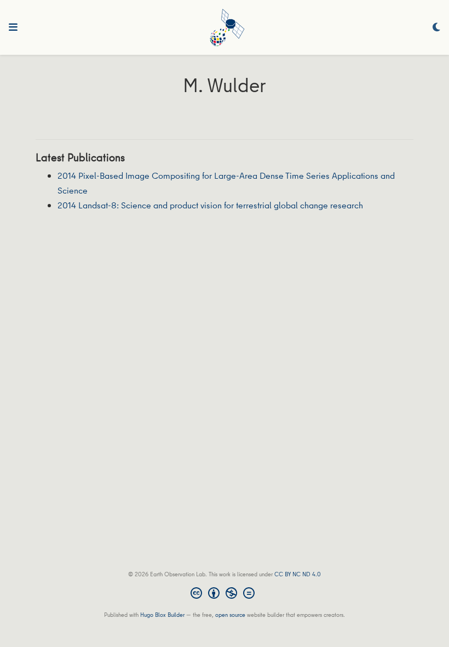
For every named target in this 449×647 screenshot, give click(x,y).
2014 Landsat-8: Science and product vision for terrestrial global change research (210, 205)
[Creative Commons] (225, 594)
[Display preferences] (436, 27)
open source (230, 614)
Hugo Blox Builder (162, 614)
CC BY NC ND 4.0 (297, 574)
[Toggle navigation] (13, 27)
